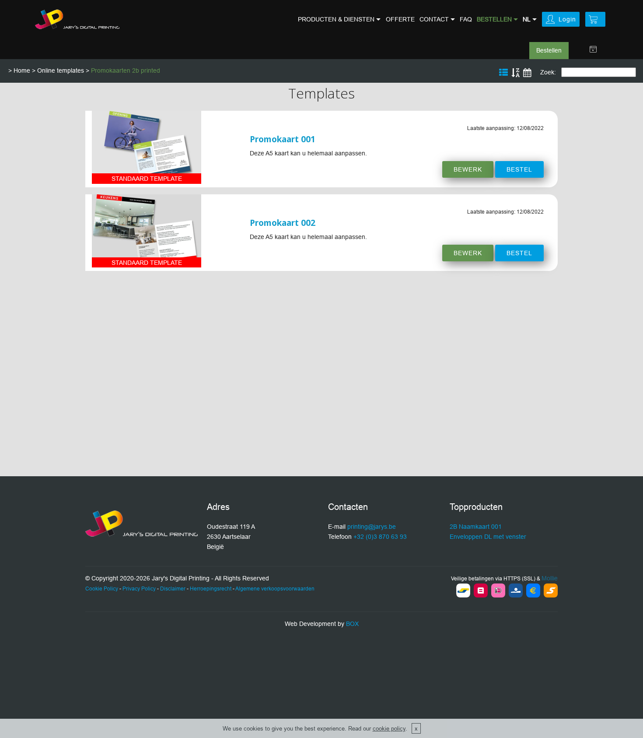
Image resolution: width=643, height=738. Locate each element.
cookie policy (389, 728)
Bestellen (549, 50)
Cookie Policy (101, 588)
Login (567, 19)
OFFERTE (400, 19)
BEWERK (468, 169)
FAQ (466, 19)
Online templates (60, 70)
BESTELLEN (494, 19)
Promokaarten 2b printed (125, 70)
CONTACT (434, 19)
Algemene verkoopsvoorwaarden (275, 588)
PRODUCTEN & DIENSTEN (336, 19)
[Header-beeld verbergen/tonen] (593, 49)
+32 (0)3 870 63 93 (380, 536)
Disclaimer (172, 588)
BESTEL (519, 169)
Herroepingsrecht (210, 588)
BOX (352, 623)
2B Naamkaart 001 (476, 526)
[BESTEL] (146, 147)
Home (22, 70)
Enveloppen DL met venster (488, 536)
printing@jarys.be (371, 526)
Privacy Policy (139, 588)
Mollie (550, 578)
